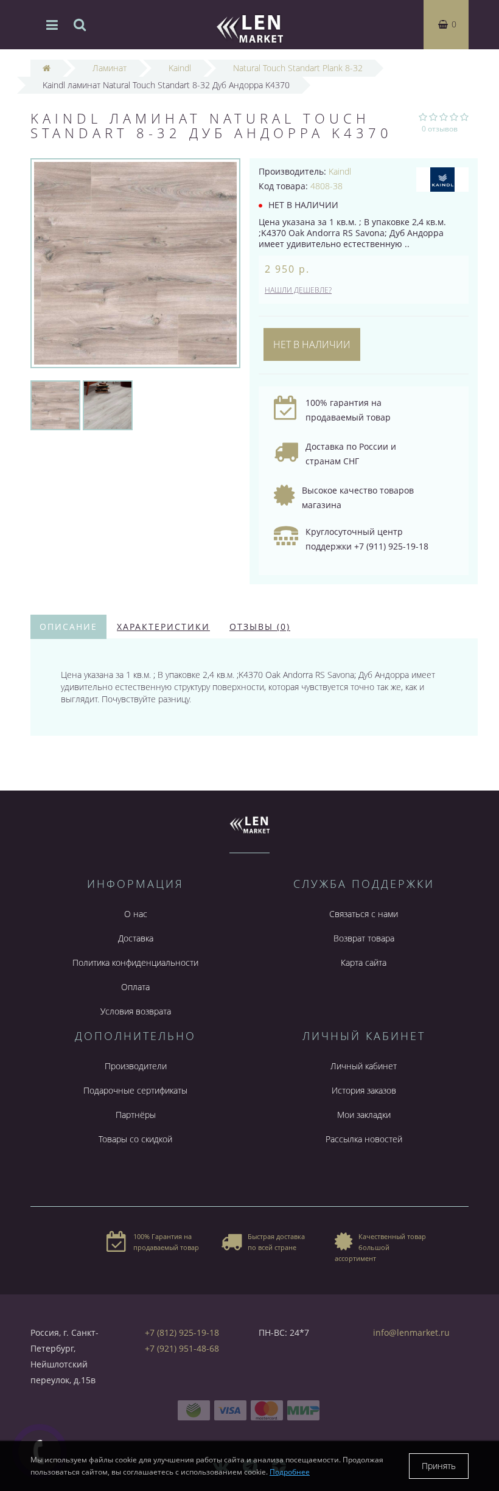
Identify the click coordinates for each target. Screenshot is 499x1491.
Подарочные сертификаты (135, 1090)
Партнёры (136, 1114)
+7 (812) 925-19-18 (182, 1332)
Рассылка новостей (364, 1139)
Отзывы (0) (259, 626)
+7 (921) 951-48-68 (182, 1348)
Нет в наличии (312, 344)
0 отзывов (440, 129)
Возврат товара (363, 938)
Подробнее (290, 1472)
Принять (439, 1466)
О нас (135, 914)
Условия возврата (135, 1011)
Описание (68, 626)
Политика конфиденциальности (135, 962)
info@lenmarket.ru (411, 1332)
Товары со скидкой (135, 1139)
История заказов (364, 1090)
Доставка (135, 938)
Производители (136, 1066)
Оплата (135, 987)
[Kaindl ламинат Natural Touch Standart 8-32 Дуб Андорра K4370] (55, 404)
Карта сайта (363, 962)
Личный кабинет (363, 1066)
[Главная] (47, 68)
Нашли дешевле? (298, 290)
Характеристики (163, 626)
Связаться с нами (363, 914)
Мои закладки (364, 1114)
